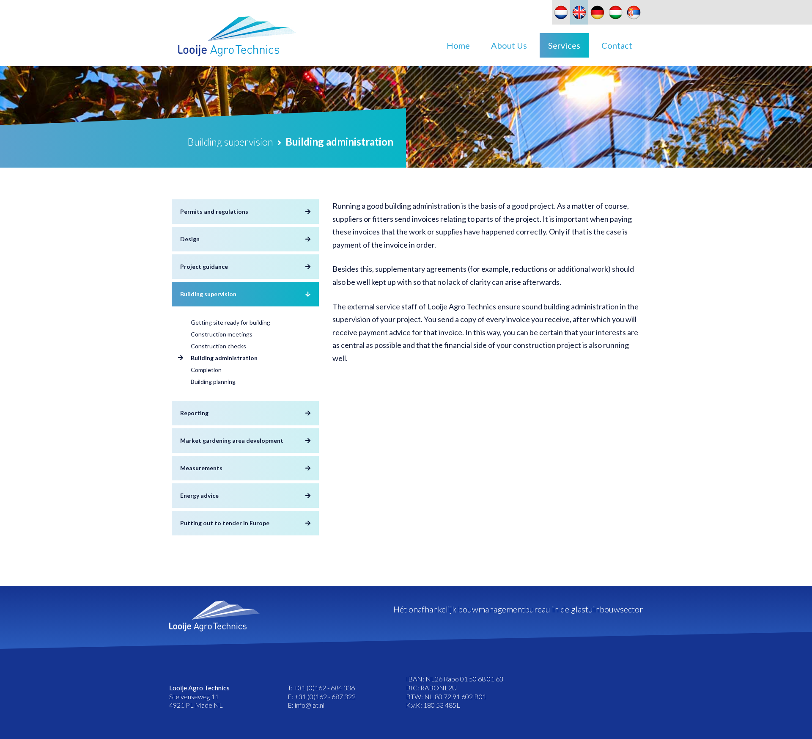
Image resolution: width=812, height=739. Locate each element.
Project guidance (204, 266)
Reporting (194, 412)
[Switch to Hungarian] (615, 12)
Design (190, 239)
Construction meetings (221, 334)
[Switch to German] (597, 12)
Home (458, 45)
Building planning (213, 381)
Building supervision (208, 294)
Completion (206, 369)
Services (564, 45)
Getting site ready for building (230, 322)
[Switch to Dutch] (561, 12)
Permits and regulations (214, 211)
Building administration (224, 357)
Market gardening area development (231, 440)
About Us (509, 45)
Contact (616, 45)
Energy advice (199, 495)
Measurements (201, 468)
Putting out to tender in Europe (224, 523)
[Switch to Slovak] (634, 12)
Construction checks (218, 346)
